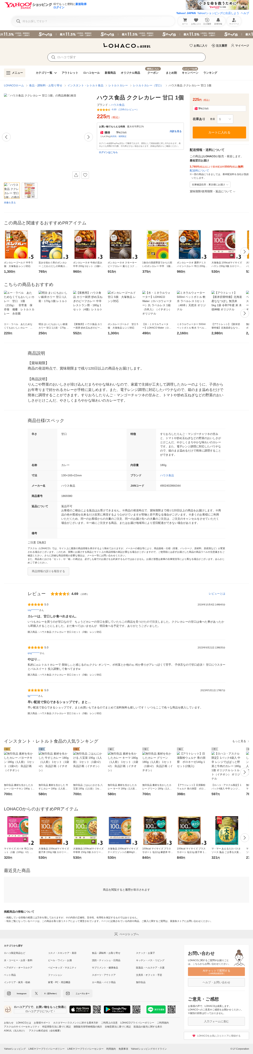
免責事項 (123, 1049)
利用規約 (111, 1049)
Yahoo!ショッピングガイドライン (149, 1049)
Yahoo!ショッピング (15, 1049)
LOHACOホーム (14, 85)
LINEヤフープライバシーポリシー (46, 1049)
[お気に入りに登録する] (85, 175)
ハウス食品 (167, 475)
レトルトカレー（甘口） (148, 85)
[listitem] (26, 953)
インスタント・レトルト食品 (85, 85)
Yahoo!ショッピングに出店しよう (218, 13)
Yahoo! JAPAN (186, 13)
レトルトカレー (118, 85)
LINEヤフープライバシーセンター (85, 1049)
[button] (225, 119)
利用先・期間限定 (118, 136)
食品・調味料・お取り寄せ (45, 85)
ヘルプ (245, 13)
